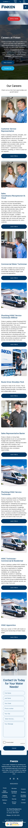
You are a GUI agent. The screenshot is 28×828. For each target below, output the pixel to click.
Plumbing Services (14, 792)
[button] (25, 7)
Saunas (14, 799)
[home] (8, 6)
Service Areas (14, 802)
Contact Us (7, 68)
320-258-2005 (15, 815)
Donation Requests (23, 795)
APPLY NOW (14, 18)
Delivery (4, 800)
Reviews (23, 792)
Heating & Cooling (4, 796)
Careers (23, 789)
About (23, 799)
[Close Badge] (22, 822)
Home (4, 788)
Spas (14, 796)
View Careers (8, 62)
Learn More (14, 156)
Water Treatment (5, 791)
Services (14, 788)
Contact (23, 802)
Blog (4, 803)
